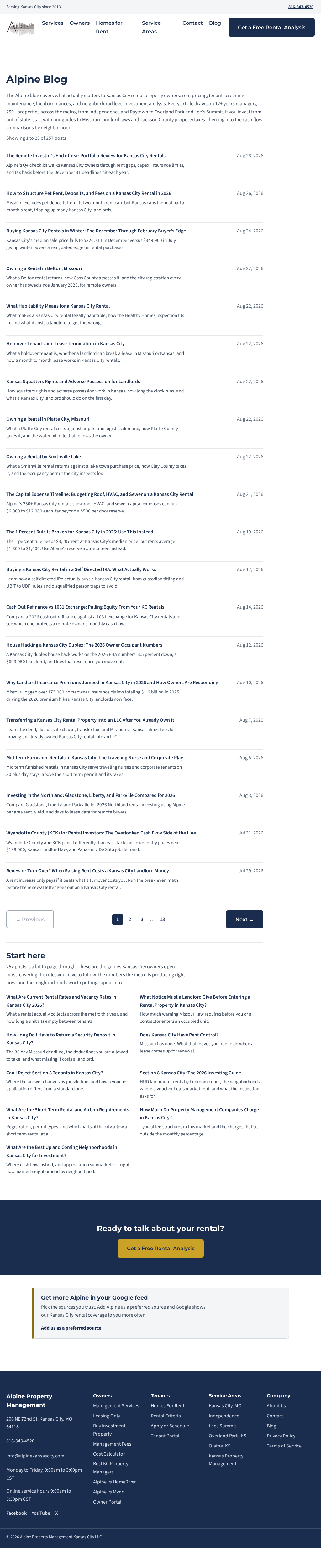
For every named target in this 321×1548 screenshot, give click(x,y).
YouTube (41, 1513)
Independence (224, 1415)
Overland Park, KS (227, 1435)
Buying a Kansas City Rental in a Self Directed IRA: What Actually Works (81, 569)
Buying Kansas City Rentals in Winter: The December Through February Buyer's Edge (96, 230)
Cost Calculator (109, 1454)
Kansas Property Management (226, 1459)
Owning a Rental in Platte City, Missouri (47, 419)
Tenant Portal (165, 1435)
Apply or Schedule (170, 1425)
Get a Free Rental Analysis (271, 27)
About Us (276, 1405)
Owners (80, 23)
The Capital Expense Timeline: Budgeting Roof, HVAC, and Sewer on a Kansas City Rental (99, 494)
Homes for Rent (109, 27)
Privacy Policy (281, 1435)
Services (52, 23)
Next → (244, 919)
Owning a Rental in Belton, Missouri (44, 268)
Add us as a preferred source (71, 1328)
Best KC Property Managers (110, 1467)
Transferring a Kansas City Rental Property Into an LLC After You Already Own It (90, 720)
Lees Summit (222, 1425)
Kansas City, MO (225, 1405)
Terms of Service (284, 1445)
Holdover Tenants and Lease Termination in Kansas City (65, 343)
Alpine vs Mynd (108, 1491)
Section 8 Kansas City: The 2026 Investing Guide (190, 1072)
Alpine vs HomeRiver (114, 1481)
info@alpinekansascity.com (35, 1455)
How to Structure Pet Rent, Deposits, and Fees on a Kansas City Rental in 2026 (88, 193)
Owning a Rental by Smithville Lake (43, 456)
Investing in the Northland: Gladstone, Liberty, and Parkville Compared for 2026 (90, 795)
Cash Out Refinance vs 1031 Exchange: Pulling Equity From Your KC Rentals (85, 607)
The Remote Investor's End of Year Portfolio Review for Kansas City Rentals (86, 155)
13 (162, 919)
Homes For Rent (167, 1405)
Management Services (116, 1405)
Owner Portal (107, 1502)
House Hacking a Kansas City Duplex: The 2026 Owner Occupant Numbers (84, 645)
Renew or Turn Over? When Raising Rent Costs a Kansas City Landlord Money (87, 870)
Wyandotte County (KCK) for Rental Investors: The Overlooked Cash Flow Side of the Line (101, 832)
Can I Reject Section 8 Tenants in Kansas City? (54, 1072)
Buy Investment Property (109, 1429)
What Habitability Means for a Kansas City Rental (58, 306)
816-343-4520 (300, 7)
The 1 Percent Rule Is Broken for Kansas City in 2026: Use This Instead (79, 531)
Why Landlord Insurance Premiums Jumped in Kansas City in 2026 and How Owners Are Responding (112, 682)
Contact (192, 23)
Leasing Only (106, 1415)
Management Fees (112, 1444)
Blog (215, 23)
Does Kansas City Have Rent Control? (179, 1034)
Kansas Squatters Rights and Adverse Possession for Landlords (73, 381)
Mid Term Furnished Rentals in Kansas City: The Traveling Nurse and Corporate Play (94, 757)
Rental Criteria (166, 1415)
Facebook (16, 1513)
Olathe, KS (220, 1445)
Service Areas (151, 27)
